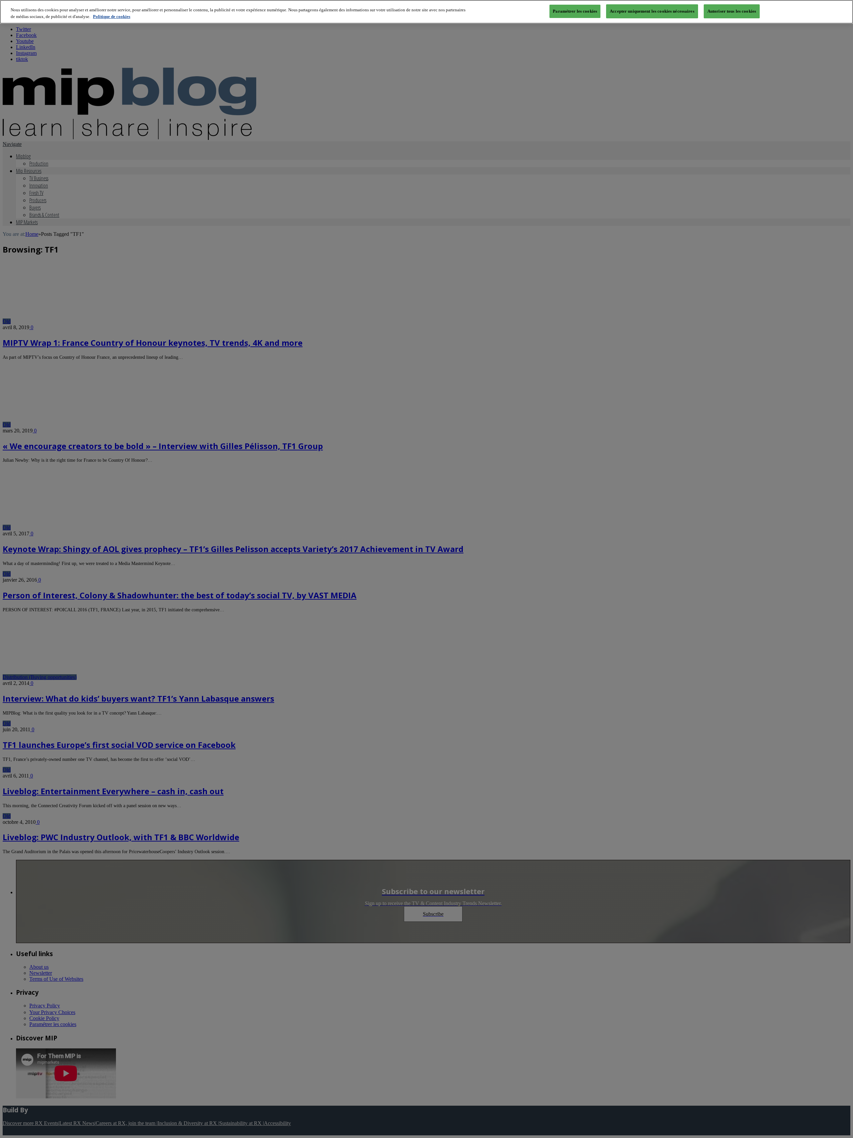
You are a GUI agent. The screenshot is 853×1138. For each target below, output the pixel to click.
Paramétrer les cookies (575, 11)
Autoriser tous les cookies (731, 11)
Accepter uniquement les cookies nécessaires (652, 11)
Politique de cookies (111, 16)
